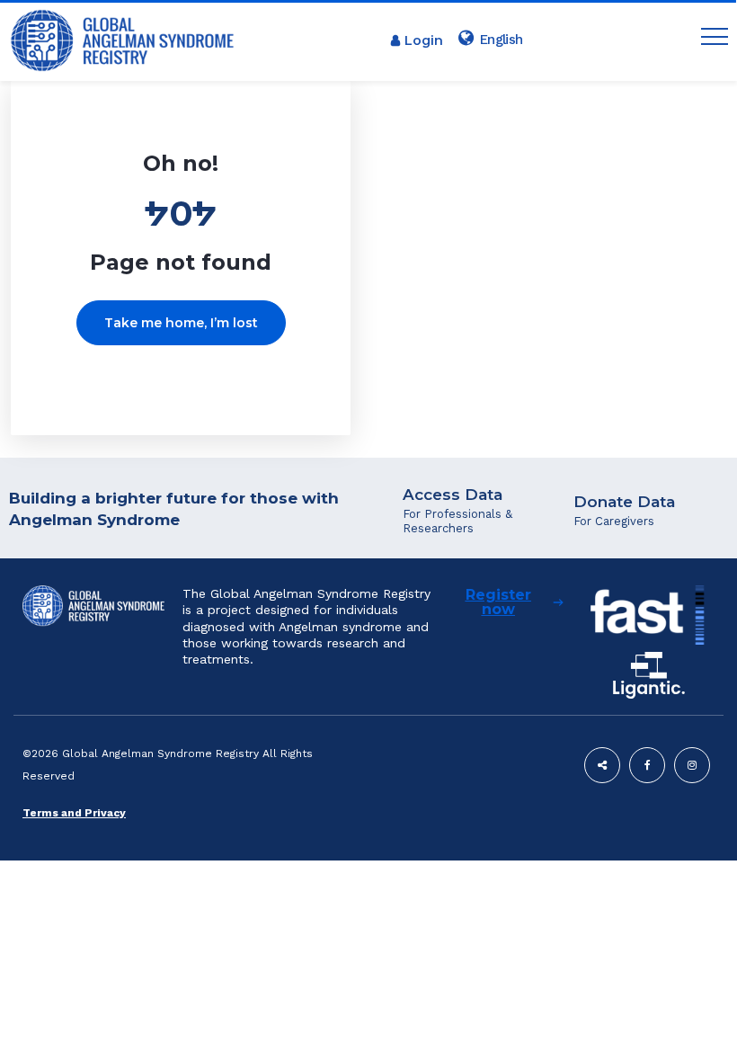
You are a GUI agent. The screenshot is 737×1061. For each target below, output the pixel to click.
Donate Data (624, 502)
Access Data (452, 495)
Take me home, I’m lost (181, 323)
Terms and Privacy (74, 813)
